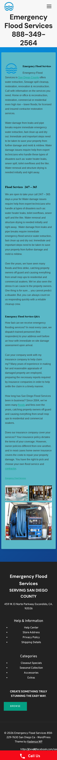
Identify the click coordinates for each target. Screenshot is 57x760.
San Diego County (28, 77)
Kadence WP (34, 742)
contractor (10, 468)
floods (21, 405)
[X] (28, 749)
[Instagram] (34, 749)
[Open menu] (49, 6)
